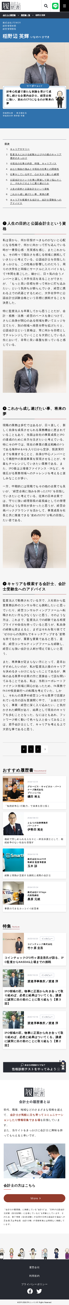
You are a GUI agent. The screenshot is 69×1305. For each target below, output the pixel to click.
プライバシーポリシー (34, 1284)
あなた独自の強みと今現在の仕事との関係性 (34, 168)
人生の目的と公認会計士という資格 (29, 188)
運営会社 (34, 1267)
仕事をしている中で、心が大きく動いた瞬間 (34, 174)
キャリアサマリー (20, 148)
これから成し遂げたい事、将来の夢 (29, 194)
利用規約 (34, 1275)
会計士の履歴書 (11, 6)
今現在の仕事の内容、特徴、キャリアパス (33, 163)
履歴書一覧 (25, 15)
